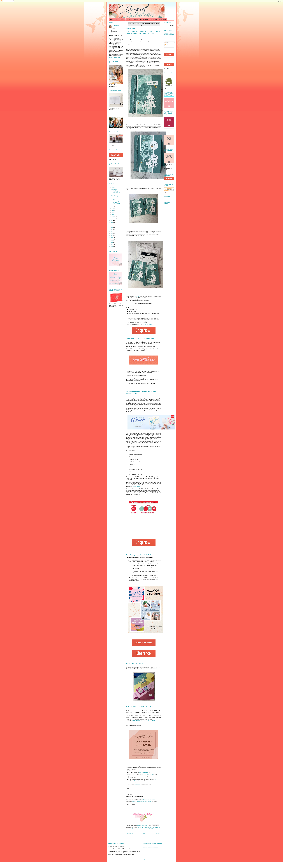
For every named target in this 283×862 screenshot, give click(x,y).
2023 (112, 224)
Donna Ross (116, 25)
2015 (112, 239)
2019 (112, 231)
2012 (112, 244)
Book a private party (144, 19)
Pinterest (131, 782)
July (113, 206)
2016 (112, 237)
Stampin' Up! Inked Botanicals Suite (151, 828)
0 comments (144, 825)
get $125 (147, 774)
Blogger (144, 859)
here (156, 668)
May (113, 210)
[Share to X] (155, 825)
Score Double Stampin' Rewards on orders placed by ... (115, 191)
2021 (112, 227)
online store (137, 296)
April (113, 212)
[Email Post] (150, 825)
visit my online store (149, 324)
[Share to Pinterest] (158, 825)
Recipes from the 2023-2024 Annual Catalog (143, 720)
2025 (112, 220)
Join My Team (154, 19)
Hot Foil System (162, 19)
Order (117, 19)
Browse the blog (136, 486)
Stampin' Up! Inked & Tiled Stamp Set (146, 827)
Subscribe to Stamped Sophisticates (150, 847)
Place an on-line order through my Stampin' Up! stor (141, 801)
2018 (112, 233)
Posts (167, 42)
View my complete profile (114, 57)
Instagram (136, 782)
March (113, 214)
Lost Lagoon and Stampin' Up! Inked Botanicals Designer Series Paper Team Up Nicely (143, 32)
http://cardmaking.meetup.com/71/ (149, 799)
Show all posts (147, 25)
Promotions (129, 19)
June (113, 208)
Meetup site (136, 780)
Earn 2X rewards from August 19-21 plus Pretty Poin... (115, 197)
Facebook (141, 782)
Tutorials (136, 19)
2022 (112, 226)
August (113, 187)
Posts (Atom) (147, 837)
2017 (112, 235)
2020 (112, 229)
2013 (112, 242)
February (114, 216)
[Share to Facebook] (156, 825)
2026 (112, 186)
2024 (112, 222)
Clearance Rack (137, 784)
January (113, 218)
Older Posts (157, 833)
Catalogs (122, 19)
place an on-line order (143, 772)
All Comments (169, 44)
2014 (112, 240)
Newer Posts (130, 833)
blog (156, 779)
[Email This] (152, 825)
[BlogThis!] (154, 825)
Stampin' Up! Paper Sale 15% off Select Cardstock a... (115, 202)
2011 (112, 246)
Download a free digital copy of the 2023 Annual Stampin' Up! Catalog (140, 706)
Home (111, 19)
